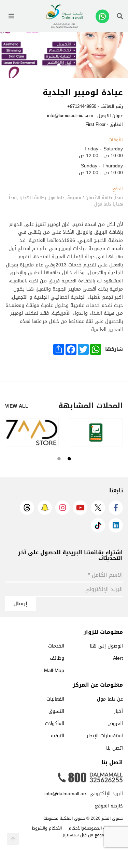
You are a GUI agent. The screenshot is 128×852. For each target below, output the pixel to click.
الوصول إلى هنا (106, 646)
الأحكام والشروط (47, 828)
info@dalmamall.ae (65, 793)
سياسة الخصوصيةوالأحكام (92, 828)
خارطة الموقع (109, 805)
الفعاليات (55, 699)
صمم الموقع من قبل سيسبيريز (89, 835)
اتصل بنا (114, 748)
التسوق (56, 711)
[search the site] (120, 16)
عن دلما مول (110, 699)
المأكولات (54, 723)
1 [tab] (69, 66)
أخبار (118, 711)
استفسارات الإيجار (105, 735)
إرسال (20, 603)
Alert (118, 658)
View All (16, 406)
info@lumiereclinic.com (70, 115)
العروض (115, 723)
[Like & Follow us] (116, 508)
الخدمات (56, 646)
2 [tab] (59, 66)
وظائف (57, 658)
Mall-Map (54, 670)
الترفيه (57, 735)
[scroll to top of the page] (13, 839)
